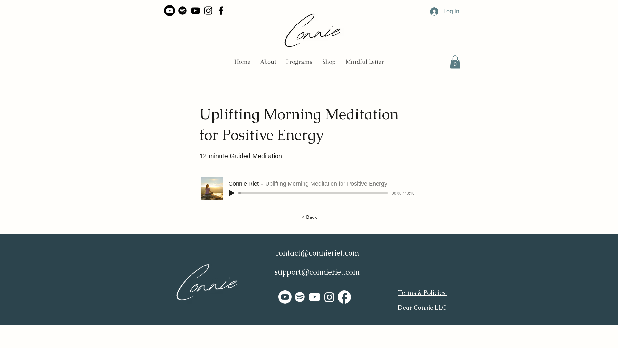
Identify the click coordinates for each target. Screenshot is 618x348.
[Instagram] (208, 10)
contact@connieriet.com (317, 253)
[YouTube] (195, 10)
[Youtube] (169, 10)
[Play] (231, 193)
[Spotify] (182, 10)
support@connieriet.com (317, 272)
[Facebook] (221, 10)
